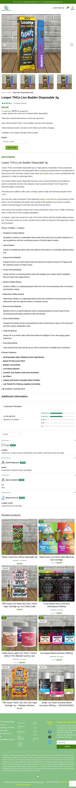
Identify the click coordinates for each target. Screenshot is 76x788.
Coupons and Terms (66, 782)
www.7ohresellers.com (51, 2)
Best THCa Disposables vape (23, 92)
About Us (35, 723)
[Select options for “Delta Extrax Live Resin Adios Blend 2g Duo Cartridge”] (40, 553)
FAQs (35, 731)
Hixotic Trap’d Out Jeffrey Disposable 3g (19, 557)
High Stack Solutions (23, 785)
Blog (35, 735)
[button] (38, 111)
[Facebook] (49, 731)
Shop (35, 728)
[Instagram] (49, 737)
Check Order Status (20, 744)
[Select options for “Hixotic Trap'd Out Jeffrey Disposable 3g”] (3, 553)
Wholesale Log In (22, 732)
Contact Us (36, 739)
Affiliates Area (21, 727)
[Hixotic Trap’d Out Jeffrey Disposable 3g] (19, 537)
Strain (4, 138)
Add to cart (11, 147)
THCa (9, 92)
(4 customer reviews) (20, 103)
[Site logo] (6, 8)
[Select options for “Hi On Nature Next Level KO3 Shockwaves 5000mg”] (40, 600)
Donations (21, 723)
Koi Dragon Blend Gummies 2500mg (56, 653)
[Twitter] (49, 742)
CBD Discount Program (21, 738)
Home (3, 92)
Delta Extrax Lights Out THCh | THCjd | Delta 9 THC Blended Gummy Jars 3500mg (19, 656)
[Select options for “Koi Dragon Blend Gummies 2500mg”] (40, 649)
